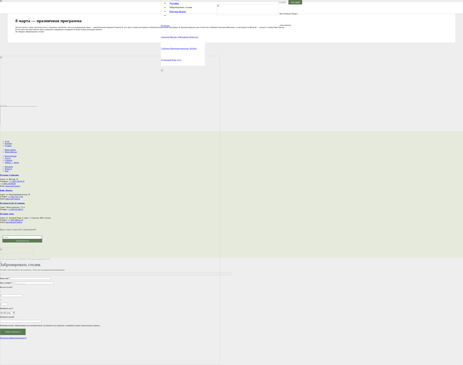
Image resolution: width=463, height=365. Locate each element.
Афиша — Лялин (12, 163)
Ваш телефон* (6, 283)
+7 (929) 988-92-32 (15, 220)
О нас (7, 141)
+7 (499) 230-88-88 (8, 184)
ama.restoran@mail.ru (13, 222)
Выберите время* (7, 317)
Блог (7, 171)
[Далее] (6, 105)
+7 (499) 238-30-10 (16, 181)
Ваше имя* (5, 278)
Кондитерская (10, 156)
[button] (165, 26)
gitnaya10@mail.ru (12, 186)
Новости (8, 169)
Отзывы (8, 146)
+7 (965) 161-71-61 (15, 197)
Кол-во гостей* (6, 287)
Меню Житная (11, 152)
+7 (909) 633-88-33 (15, 209)
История (8, 143)
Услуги (8, 158)
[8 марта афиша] (110, 364)
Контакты (9, 167)
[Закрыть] (1, 105)
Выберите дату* (6, 308)
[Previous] (3, 105)
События (8, 160)
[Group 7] (162, 71)
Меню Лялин (10, 150)
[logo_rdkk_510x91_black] (247, 15)
